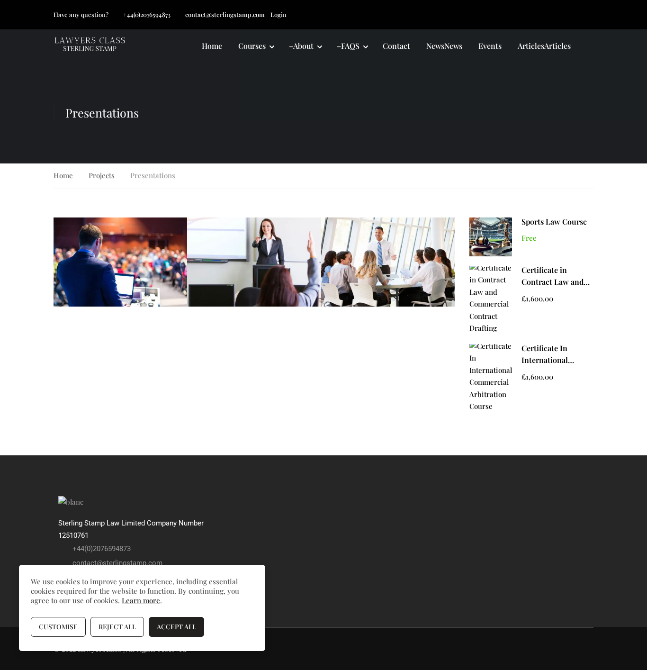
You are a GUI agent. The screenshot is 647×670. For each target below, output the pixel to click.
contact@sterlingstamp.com (225, 14)
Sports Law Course (554, 221)
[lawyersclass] (70, 501)
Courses (252, 46)
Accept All (176, 626)
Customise (58, 626)
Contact (396, 46)
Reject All (117, 626)
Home (212, 46)
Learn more (141, 600)
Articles (544, 46)
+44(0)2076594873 (147, 14)
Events (490, 46)
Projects (102, 175)
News (444, 46)
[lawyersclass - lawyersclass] (90, 46)
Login (278, 14)
